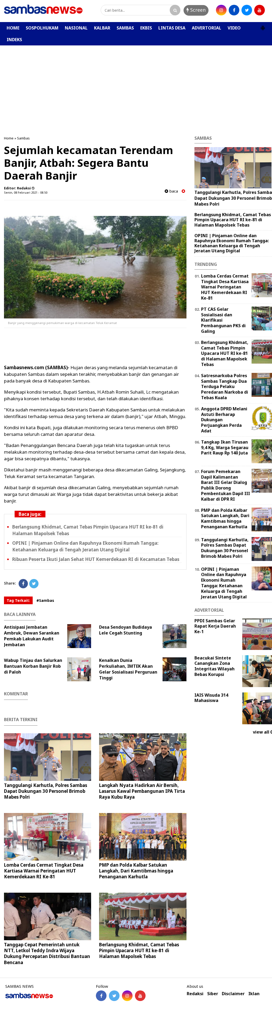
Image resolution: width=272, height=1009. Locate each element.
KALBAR (102, 28)
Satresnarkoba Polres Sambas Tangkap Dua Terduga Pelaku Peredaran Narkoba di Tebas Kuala (224, 387)
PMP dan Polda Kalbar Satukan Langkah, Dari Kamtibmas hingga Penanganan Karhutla (136, 871)
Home (9, 138)
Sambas (23, 138)
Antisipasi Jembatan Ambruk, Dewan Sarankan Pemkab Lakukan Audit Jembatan (31, 636)
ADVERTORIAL (206, 28)
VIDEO (234, 28)
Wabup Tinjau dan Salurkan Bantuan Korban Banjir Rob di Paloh (33, 666)
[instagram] (221, 10)
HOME (13, 28)
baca (173, 191)
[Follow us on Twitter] (114, 995)
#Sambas (45, 600)
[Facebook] (23, 583)
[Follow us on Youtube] (140, 995)
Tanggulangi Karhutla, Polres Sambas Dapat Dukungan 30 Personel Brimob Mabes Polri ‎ (45, 791)
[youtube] (259, 10)
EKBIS (146, 28)
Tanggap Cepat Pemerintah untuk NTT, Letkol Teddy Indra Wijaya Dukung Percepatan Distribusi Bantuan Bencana (47, 953)
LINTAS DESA (171, 28)
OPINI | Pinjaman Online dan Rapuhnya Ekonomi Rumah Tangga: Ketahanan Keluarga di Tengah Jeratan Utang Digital (231, 243)
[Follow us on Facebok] (101, 995)
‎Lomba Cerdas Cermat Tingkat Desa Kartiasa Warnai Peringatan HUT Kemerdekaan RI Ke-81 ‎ (43, 871)
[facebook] (234, 10)
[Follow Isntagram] (127, 995)
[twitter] (246, 10)
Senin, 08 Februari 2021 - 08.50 (25, 192)
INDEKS (14, 39)
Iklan (254, 994)
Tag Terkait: (18, 600)
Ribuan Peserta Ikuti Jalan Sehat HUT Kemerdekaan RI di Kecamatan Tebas (95, 559)
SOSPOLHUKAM (42, 28)
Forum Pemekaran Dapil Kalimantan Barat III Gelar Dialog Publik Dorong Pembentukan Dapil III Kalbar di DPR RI (225, 485)
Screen (197, 10)
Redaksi (195, 994)
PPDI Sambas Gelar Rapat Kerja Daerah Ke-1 (215, 626)
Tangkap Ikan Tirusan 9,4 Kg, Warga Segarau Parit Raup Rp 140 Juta (224, 447)
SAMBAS (125, 28)
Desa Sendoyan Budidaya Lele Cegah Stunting (125, 630)
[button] (262, 25)
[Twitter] (34, 583)
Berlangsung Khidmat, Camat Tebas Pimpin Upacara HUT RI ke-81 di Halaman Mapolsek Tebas (139, 950)
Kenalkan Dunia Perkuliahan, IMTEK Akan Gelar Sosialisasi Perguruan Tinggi (128, 669)
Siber (212, 994)
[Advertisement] (136, 85)
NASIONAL (76, 28)
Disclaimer (233, 994)
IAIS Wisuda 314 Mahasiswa (211, 698)
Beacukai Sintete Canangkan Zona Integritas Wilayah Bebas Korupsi (214, 666)
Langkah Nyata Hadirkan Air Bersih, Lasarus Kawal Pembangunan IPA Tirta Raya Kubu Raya (142, 791)
